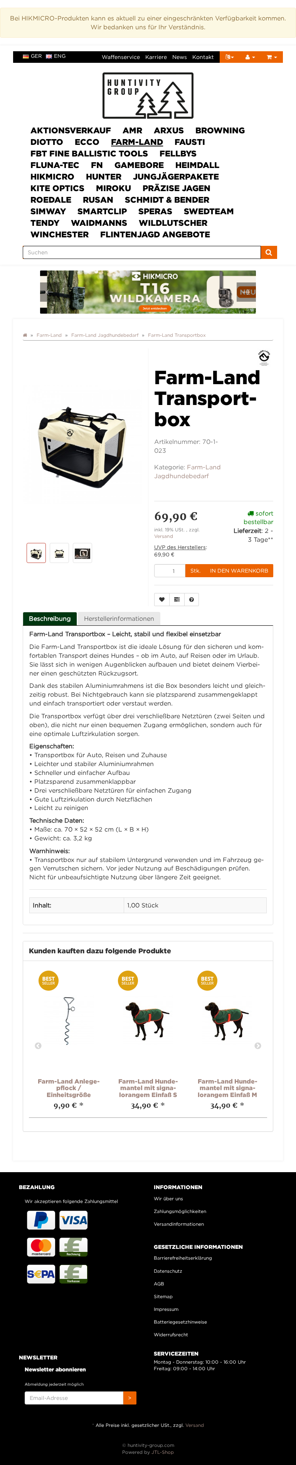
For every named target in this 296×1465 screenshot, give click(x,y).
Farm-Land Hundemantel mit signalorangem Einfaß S (148, 1088)
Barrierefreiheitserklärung (183, 1257)
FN (97, 165)
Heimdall (197, 165)
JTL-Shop (162, 1452)
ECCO (87, 141)
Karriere (156, 57)
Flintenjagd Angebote (155, 234)
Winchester (59, 234)
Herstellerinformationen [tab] (119, 618)
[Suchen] (269, 252)
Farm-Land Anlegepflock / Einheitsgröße (69, 1088)
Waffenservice (121, 57)
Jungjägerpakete (176, 176)
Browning (220, 130)
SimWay (48, 211)
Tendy (44, 222)
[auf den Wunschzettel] (162, 599)
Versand (163, 536)
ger (36, 56)
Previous (38, 1046)
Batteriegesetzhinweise (180, 1321)
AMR (132, 130)
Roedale (50, 199)
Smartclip (102, 211)
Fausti (190, 141)
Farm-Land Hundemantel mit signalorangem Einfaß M (227, 1088)
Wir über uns (168, 1198)
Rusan (98, 199)
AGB (159, 1283)
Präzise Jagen (176, 188)
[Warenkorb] (272, 57)
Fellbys (178, 153)
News (179, 57)
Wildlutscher (173, 222)
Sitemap (163, 1296)
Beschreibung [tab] (50, 618)
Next (258, 1046)
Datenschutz (168, 1270)
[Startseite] (25, 335)
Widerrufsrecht (171, 1334)
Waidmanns (99, 222)
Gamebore (139, 165)
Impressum (166, 1309)
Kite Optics (57, 188)
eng (60, 56)
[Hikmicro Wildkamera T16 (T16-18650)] (149, 292)
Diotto (46, 141)
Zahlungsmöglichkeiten (180, 1211)
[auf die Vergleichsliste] (177, 599)
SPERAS (155, 211)
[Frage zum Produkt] (191, 599)
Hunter (103, 176)
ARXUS (169, 130)
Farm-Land (137, 141)
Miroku (113, 188)
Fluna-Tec (54, 165)
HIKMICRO (52, 176)
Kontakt (203, 57)
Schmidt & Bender (167, 199)
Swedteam (209, 211)
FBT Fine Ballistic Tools (89, 153)
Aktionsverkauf (70, 130)
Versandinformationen (179, 1223)
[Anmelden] (250, 57)
